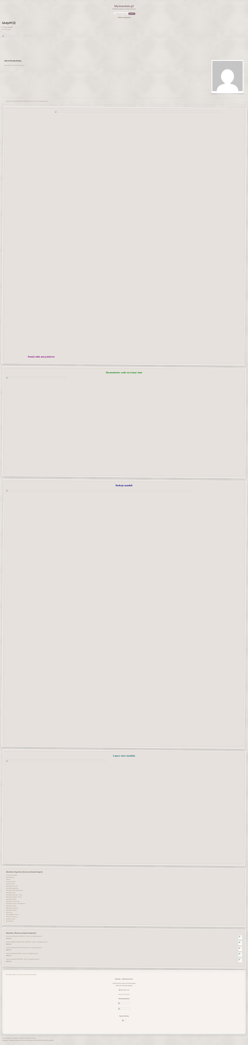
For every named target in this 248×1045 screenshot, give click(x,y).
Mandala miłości (11, 899)
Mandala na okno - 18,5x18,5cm (15, 903)
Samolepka (9, 921)
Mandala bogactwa (12, 888)
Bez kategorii (10, 877)
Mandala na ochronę (12, 901)
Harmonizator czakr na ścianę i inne (124, 372)
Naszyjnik (9, 912)
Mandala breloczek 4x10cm (14, 890)
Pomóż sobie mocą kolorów (41, 356)
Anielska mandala (11, 875)
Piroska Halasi (6, 29)
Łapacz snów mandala (124, 755)
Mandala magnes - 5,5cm (14, 897)
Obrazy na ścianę (11, 917)
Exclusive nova (10, 881)
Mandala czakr (10, 892)
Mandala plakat (11, 906)
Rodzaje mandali (124, 485)
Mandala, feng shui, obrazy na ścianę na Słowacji (21, 974)
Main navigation (124, 17)
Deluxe (8, 879)
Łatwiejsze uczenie (12, 886)
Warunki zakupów (124, 994)
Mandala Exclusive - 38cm (14, 895)
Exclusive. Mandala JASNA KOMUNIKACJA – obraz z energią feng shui (26, 101)
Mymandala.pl (124, 6)
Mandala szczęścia (12, 908)
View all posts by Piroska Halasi (15, 65)
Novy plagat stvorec (12, 914)
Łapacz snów (10, 884)
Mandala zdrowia (11, 910)
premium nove (10, 919)
